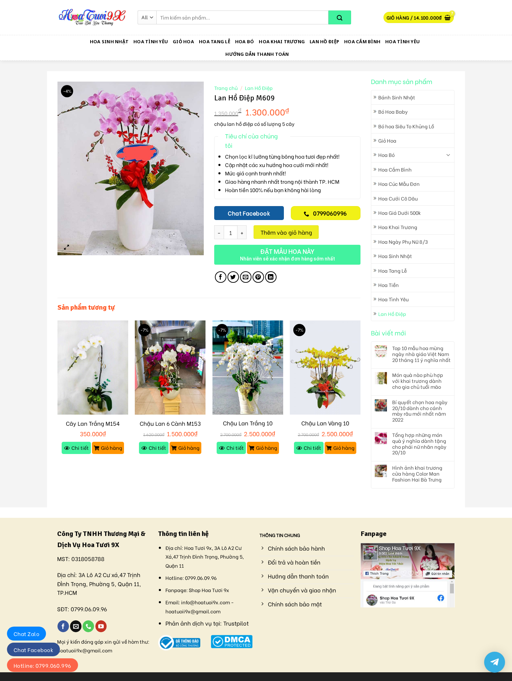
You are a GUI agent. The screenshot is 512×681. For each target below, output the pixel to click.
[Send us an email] (76, 626)
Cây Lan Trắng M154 (93, 423)
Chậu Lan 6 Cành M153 (170, 423)
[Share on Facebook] (220, 277)
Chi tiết (80, 447)
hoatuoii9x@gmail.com (84, 650)
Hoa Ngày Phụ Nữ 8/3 (403, 241)
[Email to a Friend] (245, 277)
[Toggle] (448, 155)
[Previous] (58, 394)
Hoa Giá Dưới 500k (399, 212)
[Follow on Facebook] (63, 626)
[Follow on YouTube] (101, 626)
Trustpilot (236, 623)
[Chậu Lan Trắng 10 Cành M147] (247, 367)
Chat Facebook (33, 649)
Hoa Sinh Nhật (109, 41)
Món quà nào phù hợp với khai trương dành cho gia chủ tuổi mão (417, 380)
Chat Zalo (26, 633)
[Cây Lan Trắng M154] (92, 367)
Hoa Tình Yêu (150, 41)
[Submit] (339, 17)
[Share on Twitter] (233, 277)
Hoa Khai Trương (282, 41)
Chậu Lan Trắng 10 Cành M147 (248, 426)
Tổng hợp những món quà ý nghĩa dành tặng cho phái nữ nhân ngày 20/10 (419, 443)
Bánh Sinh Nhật (396, 97)
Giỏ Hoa (183, 41)
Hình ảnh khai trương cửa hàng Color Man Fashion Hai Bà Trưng (417, 473)
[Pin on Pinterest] (258, 277)
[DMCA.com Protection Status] (232, 640)
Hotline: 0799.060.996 (42, 665)
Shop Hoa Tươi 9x (209, 589)
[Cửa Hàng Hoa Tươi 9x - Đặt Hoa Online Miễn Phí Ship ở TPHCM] (92, 17)
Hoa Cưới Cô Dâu (398, 198)
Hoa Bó (244, 41)
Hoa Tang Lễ (214, 41)
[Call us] (88, 626)
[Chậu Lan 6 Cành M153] (170, 367)
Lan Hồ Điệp (324, 41)
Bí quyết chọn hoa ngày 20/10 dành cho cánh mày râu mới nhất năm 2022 (420, 411)
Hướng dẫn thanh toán (257, 54)
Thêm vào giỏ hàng (286, 232)
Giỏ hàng (111, 447)
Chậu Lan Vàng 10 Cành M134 (325, 426)
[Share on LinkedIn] (271, 277)
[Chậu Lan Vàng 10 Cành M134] (325, 367)
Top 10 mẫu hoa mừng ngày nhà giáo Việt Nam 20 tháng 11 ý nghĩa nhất (421, 354)
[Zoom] (66, 247)
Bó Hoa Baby (393, 111)
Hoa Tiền (388, 284)
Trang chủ (226, 87)
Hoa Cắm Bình (362, 41)
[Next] (360, 394)
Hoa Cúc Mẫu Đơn (399, 183)
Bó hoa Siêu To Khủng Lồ (406, 126)
